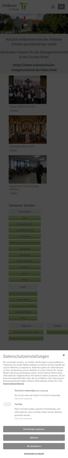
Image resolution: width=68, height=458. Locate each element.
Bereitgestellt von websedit (34, 453)
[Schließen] (63, 355)
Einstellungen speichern (34, 429)
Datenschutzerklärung (13, 383)
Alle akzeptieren (34, 446)
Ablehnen (34, 437)
